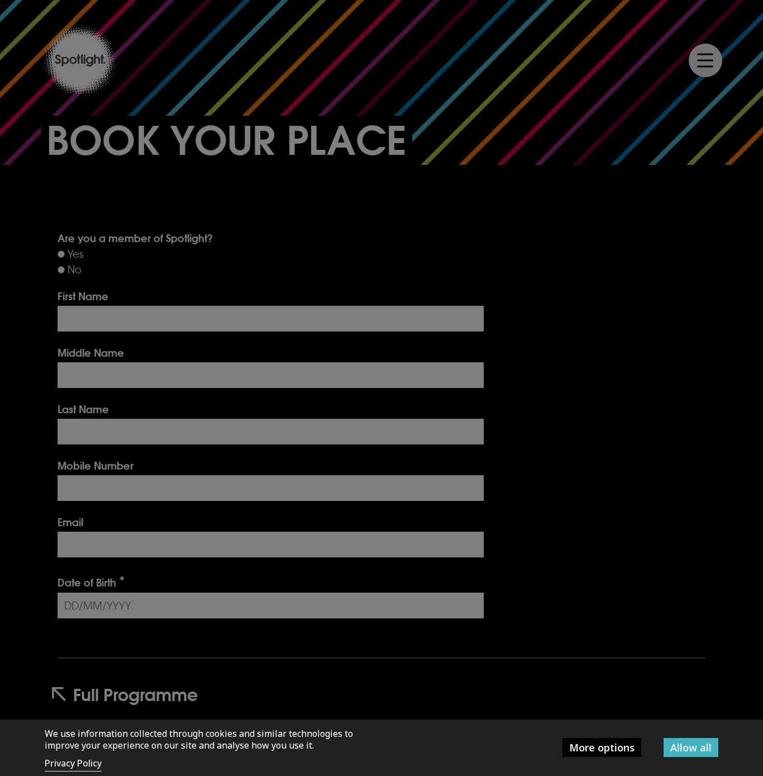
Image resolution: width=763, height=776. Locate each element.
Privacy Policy (73, 763)
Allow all (691, 747)
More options (602, 747)
